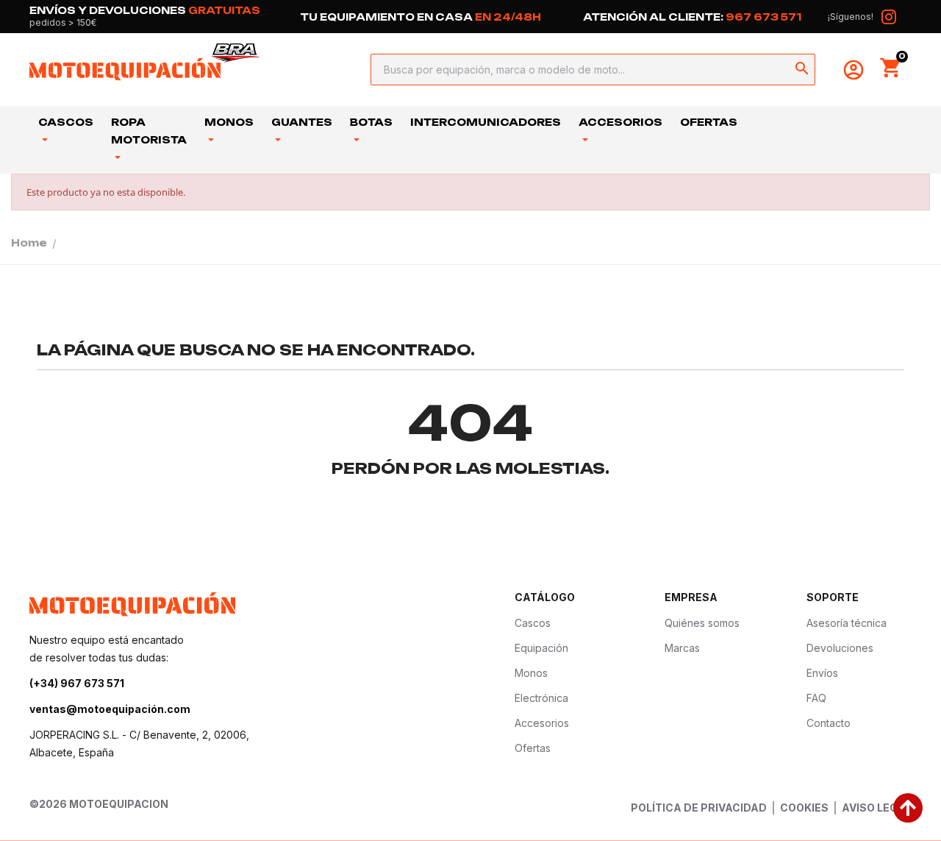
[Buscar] (801, 69)
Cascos (65, 122)
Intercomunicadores (485, 122)
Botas (371, 122)
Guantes (301, 122)
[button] (891, 67)
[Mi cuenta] (853, 70)
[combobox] (588, 69)
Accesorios (620, 122)
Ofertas (708, 122)
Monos (229, 122)
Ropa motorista (149, 131)
